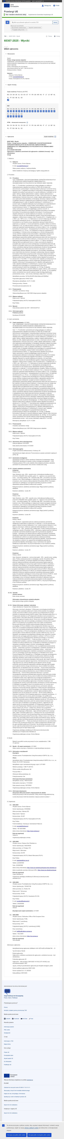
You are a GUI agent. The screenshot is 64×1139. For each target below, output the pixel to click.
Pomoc (6, 1007)
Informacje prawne (9, 1026)
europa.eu (30, 1080)
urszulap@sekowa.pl (18, 76)
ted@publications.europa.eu (24, 931)
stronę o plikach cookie (32, 1128)
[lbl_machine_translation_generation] (27, 122)
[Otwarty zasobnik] (6, 48)
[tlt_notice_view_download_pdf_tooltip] (8, 111)
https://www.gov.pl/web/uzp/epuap (47, 870)
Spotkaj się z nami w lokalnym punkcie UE (15, 1096)
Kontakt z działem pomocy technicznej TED (15, 1010)
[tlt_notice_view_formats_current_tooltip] (55, 136)
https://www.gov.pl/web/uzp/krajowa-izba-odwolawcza (41, 867)
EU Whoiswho (7, 1061)
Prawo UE (6, 1052)
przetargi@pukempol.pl (23, 901)
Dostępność (7, 1033)
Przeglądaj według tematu (18, 29)
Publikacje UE (7, 1064)
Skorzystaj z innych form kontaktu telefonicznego (17, 1090)
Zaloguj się (47, 5)
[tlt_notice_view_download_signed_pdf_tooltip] (8, 100)
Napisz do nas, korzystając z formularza (14, 1093)
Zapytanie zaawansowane (35, 27)
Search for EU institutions (10, 1105)
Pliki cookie (7, 1029)
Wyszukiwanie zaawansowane (19, 27)
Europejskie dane (8, 1055)
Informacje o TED (8, 1041)
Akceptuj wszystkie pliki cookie (16, 1135)
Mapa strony (7, 1044)
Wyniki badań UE (8, 1058)
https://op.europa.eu (32, 936)
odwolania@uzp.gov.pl (23, 860)
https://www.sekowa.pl (33, 831)
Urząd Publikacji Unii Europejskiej (13, 995)
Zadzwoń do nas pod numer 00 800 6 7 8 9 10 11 (17, 1087)
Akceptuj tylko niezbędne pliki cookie (39, 1135)
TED (5, 36)
